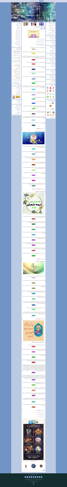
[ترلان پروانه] (33, 24)
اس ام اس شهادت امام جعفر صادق (40, 414)
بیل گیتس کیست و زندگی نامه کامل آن (16, 62)
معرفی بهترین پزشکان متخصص (16, 69)
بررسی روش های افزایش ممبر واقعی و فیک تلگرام (16, 84)
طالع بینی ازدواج (52, 61)
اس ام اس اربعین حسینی (51, 28)
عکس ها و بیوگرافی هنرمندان (17, 113)
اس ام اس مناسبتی (41, 1)
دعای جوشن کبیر (52, 66)
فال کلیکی (53, 72)
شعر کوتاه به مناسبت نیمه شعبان (40, 39)
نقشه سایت (31, 481)
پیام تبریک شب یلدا (18, 94)
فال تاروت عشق (18, 41)
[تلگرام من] (39, 477)
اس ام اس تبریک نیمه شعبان (33, 3)
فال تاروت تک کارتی (18, 30)
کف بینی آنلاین (52, 56)
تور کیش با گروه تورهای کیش (17, 71)
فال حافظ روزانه (18, 90)
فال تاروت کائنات (18, 28)
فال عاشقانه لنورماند (18, 109)
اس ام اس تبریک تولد (52, 27)
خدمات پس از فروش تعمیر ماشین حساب (16, 56)
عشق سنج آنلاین (52, 77)
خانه (54, 1)
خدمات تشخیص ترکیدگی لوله (17, 75)
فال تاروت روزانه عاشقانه (17, 42)
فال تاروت (49, 1)
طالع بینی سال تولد (52, 117)
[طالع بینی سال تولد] (50, 109)
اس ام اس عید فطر (42, 417)
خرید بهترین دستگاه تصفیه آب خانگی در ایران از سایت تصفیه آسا (16, 51)
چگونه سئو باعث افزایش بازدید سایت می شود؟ (16, 66)
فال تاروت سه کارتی (18, 31)
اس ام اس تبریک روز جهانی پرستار (50, 34)
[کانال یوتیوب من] (27, 477)
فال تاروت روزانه (18, 25)
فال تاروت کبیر (18, 27)
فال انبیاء (53, 43)
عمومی (41, 470)
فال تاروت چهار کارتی (18, 33)
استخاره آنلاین (36, 1)
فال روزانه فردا (18, 112)
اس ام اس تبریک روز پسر (51, 32)
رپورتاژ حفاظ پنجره (18, 68)
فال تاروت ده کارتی (18, 39)
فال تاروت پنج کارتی (18, 35)
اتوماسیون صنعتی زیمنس (17, 74)
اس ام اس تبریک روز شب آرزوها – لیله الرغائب (39, 412)
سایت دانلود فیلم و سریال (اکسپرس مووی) (17, 78)
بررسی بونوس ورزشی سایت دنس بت (16, 80)
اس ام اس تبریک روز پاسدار (51, 25)
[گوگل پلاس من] (29, 477)
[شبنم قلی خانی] (25, 24)
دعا (53, 68)
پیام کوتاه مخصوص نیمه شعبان (40, 41)
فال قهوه (53, 48)
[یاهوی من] (41, 477)
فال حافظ (52, 1)
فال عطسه (19, 102)
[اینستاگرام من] (35, 477)
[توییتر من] (31, 477)
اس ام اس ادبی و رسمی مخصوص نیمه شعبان (39, 42)
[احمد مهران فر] (41, 24)
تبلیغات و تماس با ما (32, 1)
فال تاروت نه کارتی (18, 38)
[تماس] (33, 477)
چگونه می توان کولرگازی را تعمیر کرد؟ (16, 53)
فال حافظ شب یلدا (18, 92)
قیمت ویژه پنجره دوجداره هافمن (16, 60)
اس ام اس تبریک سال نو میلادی (40, 416)
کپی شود (33, 49)
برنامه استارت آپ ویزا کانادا (17, 72)
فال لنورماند (18, 110)
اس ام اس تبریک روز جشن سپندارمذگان (52, 31)
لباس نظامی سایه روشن (17, 64)
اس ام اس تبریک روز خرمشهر (40, 413)
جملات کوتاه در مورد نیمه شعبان (40, 40)
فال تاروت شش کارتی (17, 36)
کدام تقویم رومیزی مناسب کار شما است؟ (16, 58)
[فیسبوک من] (37, 477)
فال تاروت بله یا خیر (18, 44)
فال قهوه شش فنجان (52, 51)
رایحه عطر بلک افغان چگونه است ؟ (16, 82)
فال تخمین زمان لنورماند (17, 107)
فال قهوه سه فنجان (52, 50)
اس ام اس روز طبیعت (41, 415)
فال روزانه (45, 1)
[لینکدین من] (25, 477)
